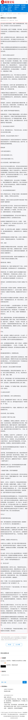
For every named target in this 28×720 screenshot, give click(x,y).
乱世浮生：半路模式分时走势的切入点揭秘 (16, 660)
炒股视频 (23, 7)
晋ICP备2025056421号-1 (15, 716)
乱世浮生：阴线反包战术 (12, 665)
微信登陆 (10, 10)
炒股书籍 (3, 7)
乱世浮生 (15, 13)
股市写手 (10, 13)
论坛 (16, 9)
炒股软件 (10, 7)
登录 (2, 682)
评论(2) (16, 20)
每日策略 (23, 5)
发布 (25, 682)
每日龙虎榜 (17, 5)
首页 (2, 5)
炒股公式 (17, 7)
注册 (22, 9)
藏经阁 (9, 9)
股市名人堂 (10, 5)
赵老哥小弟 (6, 653)
